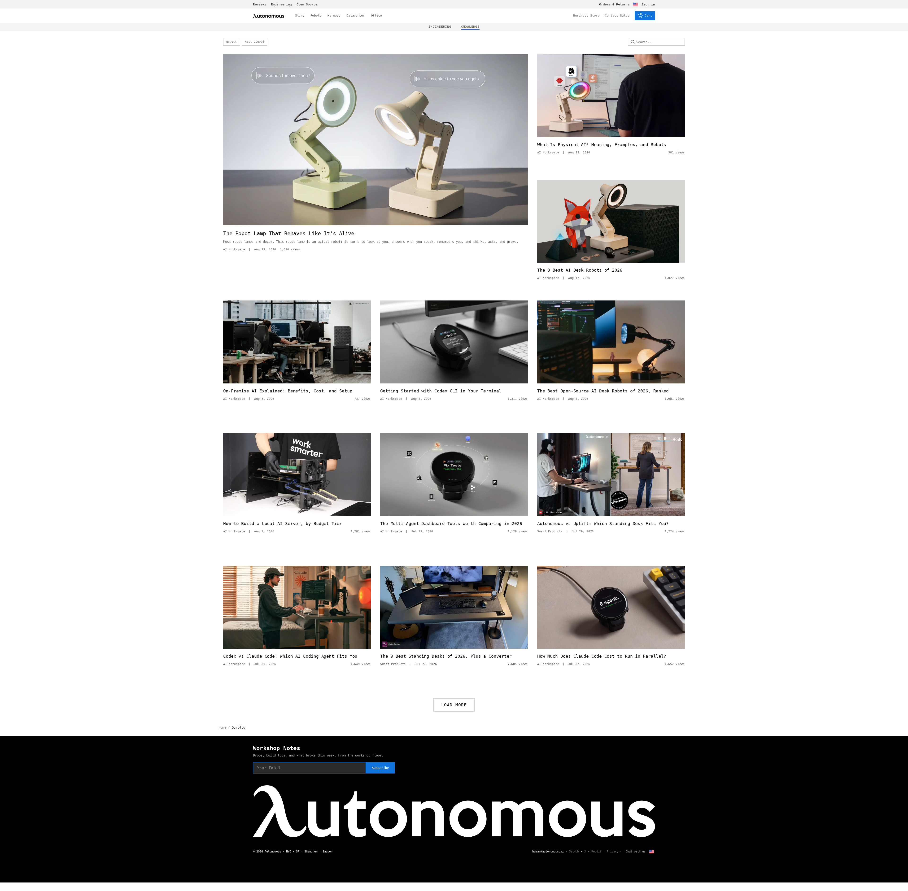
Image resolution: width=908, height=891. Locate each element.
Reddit (596, 851)
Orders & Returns (614, 4)
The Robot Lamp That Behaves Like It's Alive (288, 233)
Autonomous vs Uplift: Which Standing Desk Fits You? (603, 523)
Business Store (586, 15)
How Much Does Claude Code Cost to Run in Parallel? (601, 656)
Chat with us (636, 851)
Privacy (612, 851)
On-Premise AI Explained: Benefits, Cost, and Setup (287, 390)
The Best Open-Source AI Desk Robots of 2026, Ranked (603, 390)
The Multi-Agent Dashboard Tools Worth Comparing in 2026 (451, 523)
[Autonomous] (268, 16)
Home (222, 727)
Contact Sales (617, 15)
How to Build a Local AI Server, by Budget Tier (282, 523)
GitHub (574, 851)
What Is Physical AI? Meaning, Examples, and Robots (601, 144)
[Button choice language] (635, 4)
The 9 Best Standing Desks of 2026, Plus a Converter (446, 656)
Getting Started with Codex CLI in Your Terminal (441, 390)
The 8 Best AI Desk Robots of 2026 (579, 270)
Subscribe (380, 768)
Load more (454, 704)
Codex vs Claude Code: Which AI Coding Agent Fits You (290, 656)
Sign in (648, 4)
